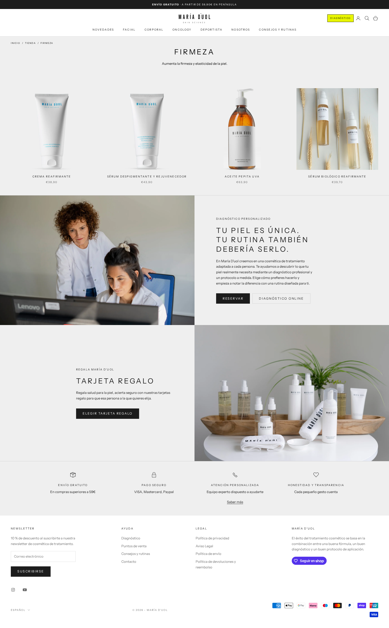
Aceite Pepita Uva (242, 176)
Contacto (128, 561)
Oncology (181, 29)
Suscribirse (30, 571)
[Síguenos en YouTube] (25, 590)
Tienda (30, 43)
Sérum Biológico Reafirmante (337, 176)
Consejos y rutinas (277, 29)
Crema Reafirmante (51, 176)
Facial (129, 29)
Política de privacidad (212, 538)
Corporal (154, 29)
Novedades (103, 29)
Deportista (212, 29)
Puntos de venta (134, 546)
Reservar (233, 298)
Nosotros (240, 29)
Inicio (15, 43)
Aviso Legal (204, 546)
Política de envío (208, 554)
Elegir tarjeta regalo (108, 413)
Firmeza (47, 43)
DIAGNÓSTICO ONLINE (281, 298)
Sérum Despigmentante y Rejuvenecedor (147, 176)
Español (18, 610)
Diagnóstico (340, 18)
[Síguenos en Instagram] (13, 590)
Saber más (235, 502)
